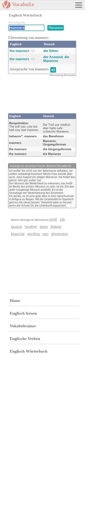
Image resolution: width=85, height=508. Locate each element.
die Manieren (56, 59)
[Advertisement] (44, 97)
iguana (16, 227)
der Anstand (53, 57)
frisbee (56, 227)
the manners (19, 51)
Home (15, 300)
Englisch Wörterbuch (28, 351)
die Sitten (50, 51)
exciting (33, 234)
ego (45, 234)
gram (44, 227)
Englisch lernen (23, 313)
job (62, 219)
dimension (59, 234)
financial (17, 234)
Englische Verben (25, 338)
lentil (53, 219)
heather (31, 227)
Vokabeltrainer (23, 326)
